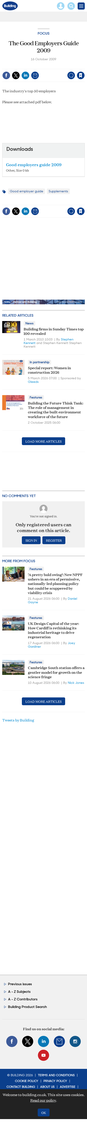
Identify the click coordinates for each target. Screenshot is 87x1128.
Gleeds (33, 382)
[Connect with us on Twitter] (27, 1041)
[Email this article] (35, 75)
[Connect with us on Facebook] (12, 1041)
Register (54, 540)
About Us (47, 1087)
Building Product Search (27, 1006)
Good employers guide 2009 (34, 164)
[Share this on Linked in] (25, 75)
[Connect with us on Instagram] (75, 1041)
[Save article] (81, 75)
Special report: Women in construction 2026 (49, 370)
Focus (44, 33)
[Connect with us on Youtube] (43, 1055)
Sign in (25, 66)
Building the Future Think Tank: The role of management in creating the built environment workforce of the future (55, 409)
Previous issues (20, 984)
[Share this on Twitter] (16, 75)
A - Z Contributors (22, 999)
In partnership (39, 362)
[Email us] (59, 1041)
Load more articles (43, 441)
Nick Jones (76, 683)
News (29, 323)
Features (36, 397)
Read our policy (43, 1100)
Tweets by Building (18, 720)
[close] (84, 66)
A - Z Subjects (19, 991)
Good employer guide (26, 191)
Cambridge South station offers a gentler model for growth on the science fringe (56, 672)
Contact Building (20, 1087)
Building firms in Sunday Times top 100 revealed (54, 331)
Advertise (67, 1087)
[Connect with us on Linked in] (43, 1041)
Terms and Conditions (56, 1075)
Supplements (58, 191)
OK (43, 1112)
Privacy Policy (55, 1081)
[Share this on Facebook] (6, 75)
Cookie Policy (26, 1081)
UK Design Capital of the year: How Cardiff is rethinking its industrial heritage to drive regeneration (53, 630)
